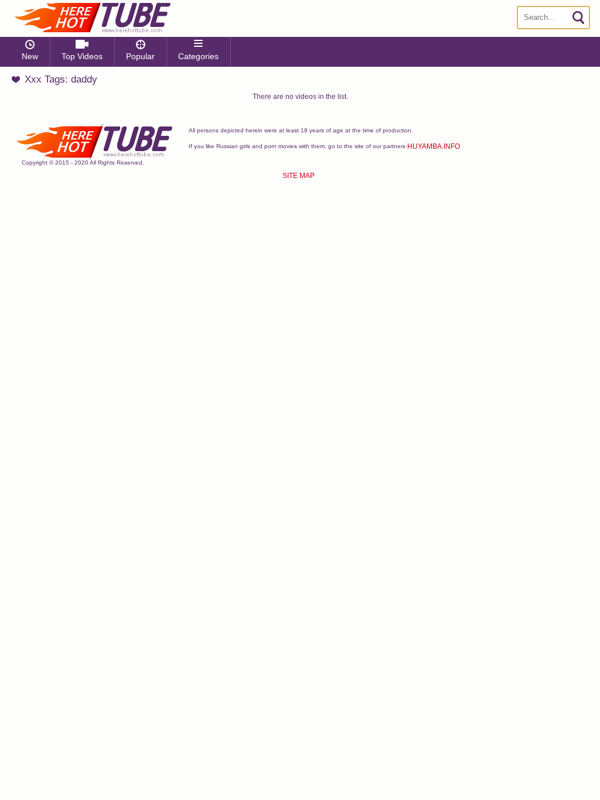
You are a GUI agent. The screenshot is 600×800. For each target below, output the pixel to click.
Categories (198, 56)
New (30, 56)
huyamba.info (433, 146)
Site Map (298, 176)
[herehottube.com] (92, 17)
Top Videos (82, 56)
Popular (140, 56)
